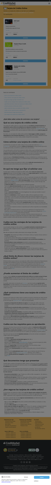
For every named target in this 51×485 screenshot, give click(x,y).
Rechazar (26, 477)
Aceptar (42, 477)
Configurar (36, 480)
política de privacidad (6, 481)
